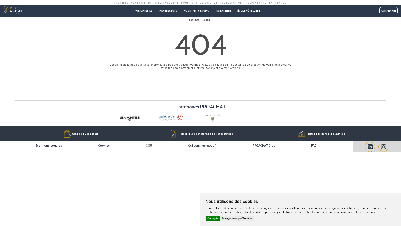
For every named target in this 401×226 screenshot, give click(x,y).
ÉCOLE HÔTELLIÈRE (248, 10)
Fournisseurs (168, 10)
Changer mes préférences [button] (237, 218)
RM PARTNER (223, 10)
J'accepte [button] (212, 218)
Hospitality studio (196, 10)
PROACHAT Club (264, 145)
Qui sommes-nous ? (202, 145)
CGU (149, 145)
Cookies (104, 145)
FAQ (314, 145)
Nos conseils (143, 10)
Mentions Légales (49, 145)
